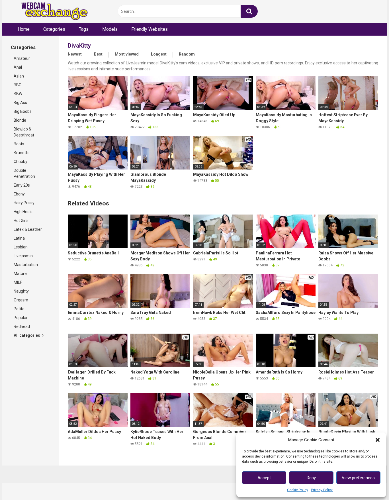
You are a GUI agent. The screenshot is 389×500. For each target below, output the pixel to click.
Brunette (22, 152)
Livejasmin (23, 256)
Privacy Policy (322, 490)
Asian (19, 76)
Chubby (20, 161)
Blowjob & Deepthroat (24, 132)
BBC (17, 85)
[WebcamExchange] (51, 11)
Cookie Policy (297, 490)
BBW (18, 93)
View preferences (358, 477)
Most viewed (127, 54)
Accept (264, 477)
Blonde (20, 120)
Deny (311, 477)
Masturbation (26, 264)
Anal (18, 67)
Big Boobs (23, 111)
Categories (54, 29)
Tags (84, 29)
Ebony (19, 194)
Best (98, 54)
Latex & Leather (28, 229)
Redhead (22, 326)
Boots (19, 144)
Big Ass (20, 102)
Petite (19, 309)
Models (110, 29)
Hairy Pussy (24, 203)
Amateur (22, 58)
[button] (377, 440)
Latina (19, 238)
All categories (27, 335)
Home (24, 29)
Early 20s (22, 185)
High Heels (23, 211)
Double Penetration (24, 173)
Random (187, 54)
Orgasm (21, 300)
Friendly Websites (149, 29)
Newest (75, 54)
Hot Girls (21, 220)
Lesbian (21, 247)
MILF (18, 282)
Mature (20, 273)
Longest (159, 54)
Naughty (21, 291)
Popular (21, 317)
